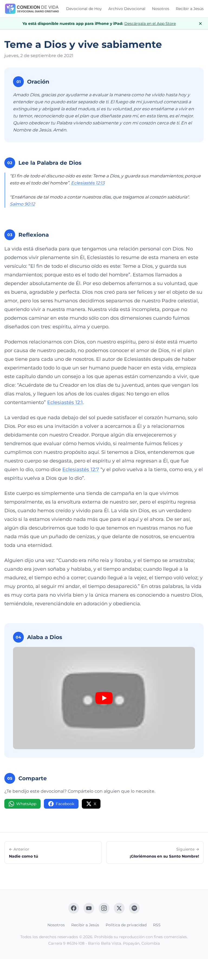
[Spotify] (134, 908)
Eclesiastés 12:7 (80, 469)
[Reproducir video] (104, 698)
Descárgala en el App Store (150, 23)
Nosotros (160, 8)
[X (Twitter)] (119, 908)
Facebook (65, 803)
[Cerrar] (200, 23)
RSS (157, 924)
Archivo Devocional (126, 8)
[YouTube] (88, 908)
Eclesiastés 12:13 (88, 183)
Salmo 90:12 (22, 204)
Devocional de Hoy (84, 8)
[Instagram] (104, 908)
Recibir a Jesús (190, 8)
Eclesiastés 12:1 (65, 402)
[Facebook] (73, 908)
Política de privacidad (126, 924)
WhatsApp (26, 803)
